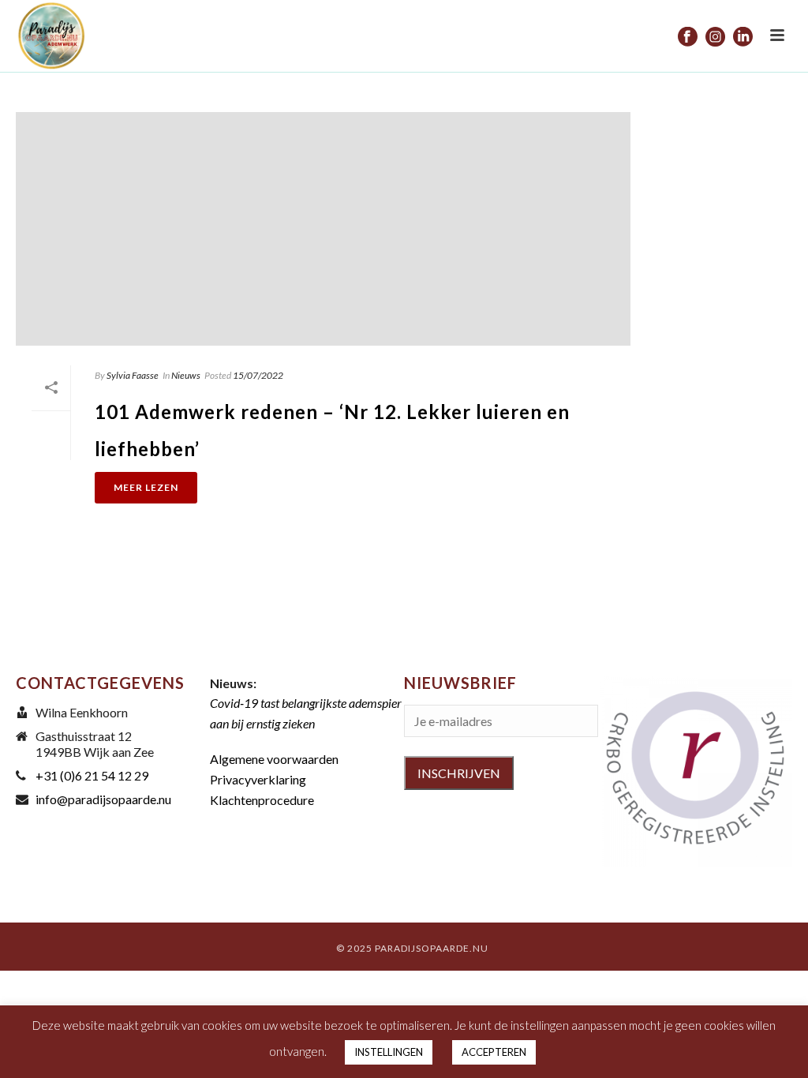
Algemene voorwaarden (274, 758)
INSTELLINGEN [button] (388, 1052)
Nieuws (185, 375)
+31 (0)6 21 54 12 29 (92, 776)
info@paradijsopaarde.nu (103, 799)
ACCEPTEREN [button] (494, 1052)
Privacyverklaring (258, 779)
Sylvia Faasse (133, 375)
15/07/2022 (258, 375)
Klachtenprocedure (262, 799)
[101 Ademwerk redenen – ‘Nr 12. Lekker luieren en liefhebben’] (323, 229)
